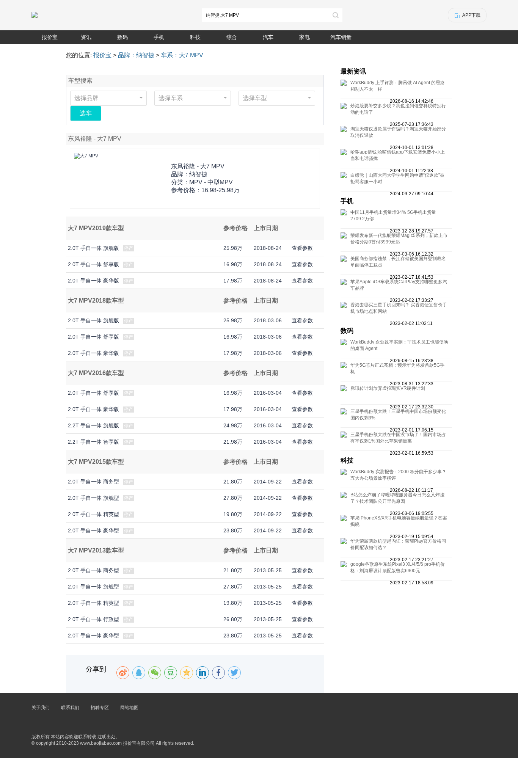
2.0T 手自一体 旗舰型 (93, 498)
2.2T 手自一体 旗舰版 (93, 425)
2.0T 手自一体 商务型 (93, 482)
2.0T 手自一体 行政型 (93, 619)
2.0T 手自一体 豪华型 (93, 530)
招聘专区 (100, 707)
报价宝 (50, 37)
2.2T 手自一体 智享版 (93, 442)
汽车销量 (341, 37)
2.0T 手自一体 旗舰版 (93, 248)
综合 (231, 37)
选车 (86, 113)
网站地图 (129, 707)
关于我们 (40, 707)
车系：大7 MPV (182, 55)
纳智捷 (198, 174)
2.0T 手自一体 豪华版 (93, 281)
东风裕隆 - (197, 166)
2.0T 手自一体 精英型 (93, 514)
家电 (304, 37)
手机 (159, 37)
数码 (122, 37)
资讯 (86, 37)
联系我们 (70, 707)
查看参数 (302, 248)
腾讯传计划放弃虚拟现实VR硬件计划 (387, 388)
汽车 (268, 37)
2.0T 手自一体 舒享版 (93, 264)
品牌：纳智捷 (136, 55)
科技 (195, 37)
